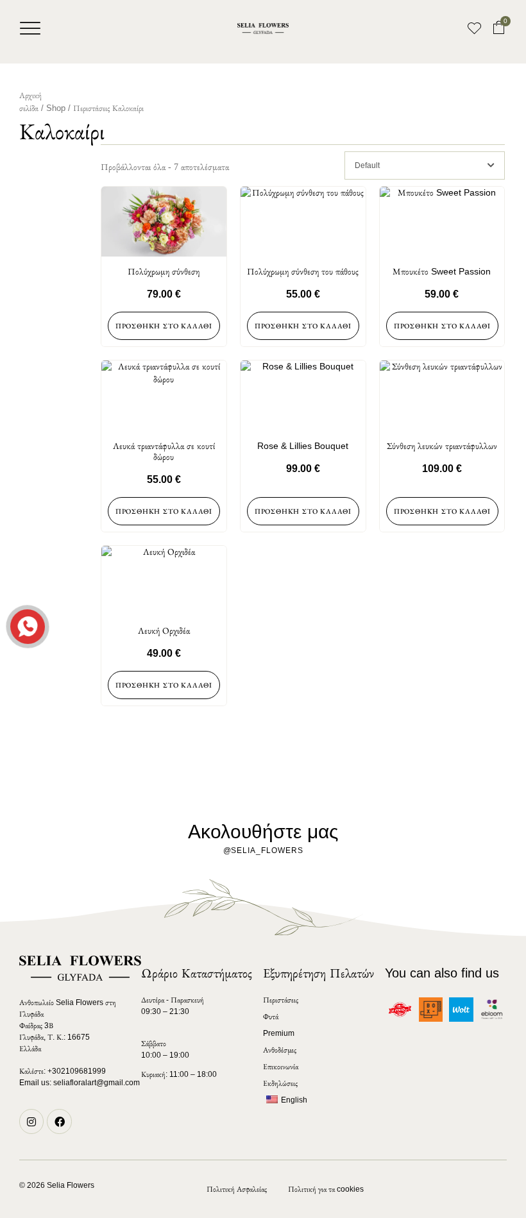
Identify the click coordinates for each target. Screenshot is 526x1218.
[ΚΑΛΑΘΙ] (499, 28)
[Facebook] (59, 1121)
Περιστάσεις (91, 108)
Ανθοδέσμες (279, 1049)
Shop (55, 108)
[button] (30, 28)
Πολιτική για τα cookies (326, 1189)
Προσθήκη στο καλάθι (163, 326)
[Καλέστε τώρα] (26, 625)
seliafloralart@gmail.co (93, 1082)
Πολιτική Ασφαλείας (237, 1189)
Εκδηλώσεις (280, 1083)
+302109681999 (76, 1071)
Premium (278, 1033)
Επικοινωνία (280, 1066)
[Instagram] (31, 1121)
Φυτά (270, 1016)
